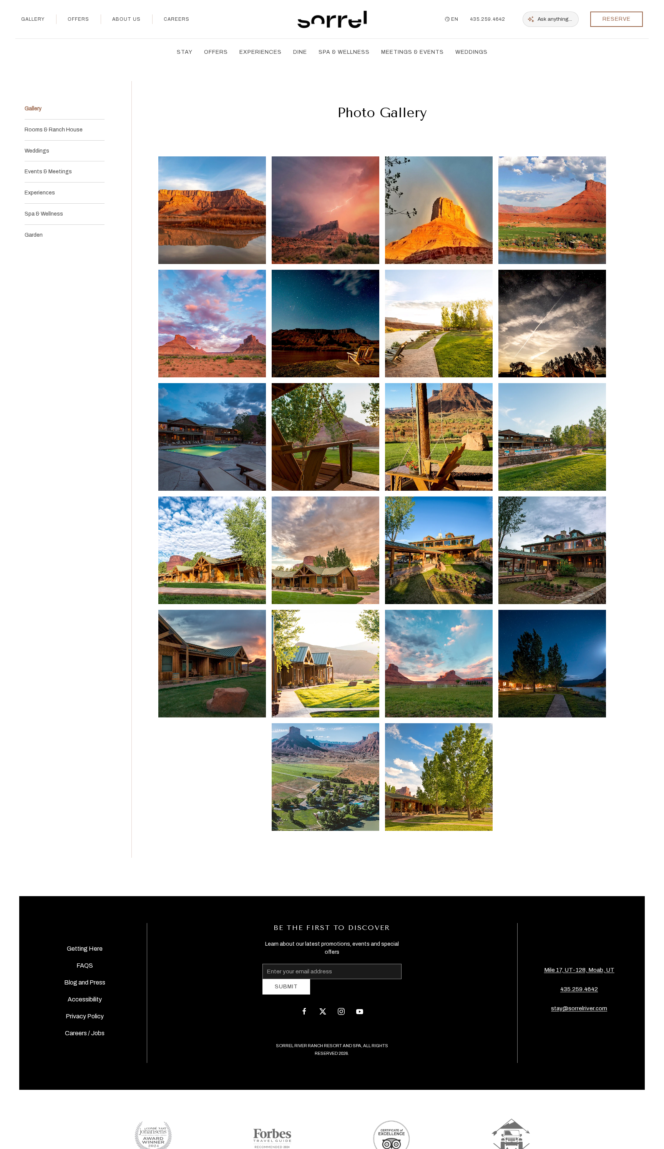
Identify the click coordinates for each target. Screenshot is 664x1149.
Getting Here (85, 951)
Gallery (33, 19)
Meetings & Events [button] (412, 52)
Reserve (617, 19)
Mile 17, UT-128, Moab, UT (579, 973)
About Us (126, 19)
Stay (185, 52)
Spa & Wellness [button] (344, 52)
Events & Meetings (48, 171)
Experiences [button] (260, 52)
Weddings (471, 52)
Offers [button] (216, 52)
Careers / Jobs (85, 1036)
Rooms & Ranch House (54, 130)
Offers (78, 19)
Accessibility (85, 1002)
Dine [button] (300, 52)
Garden (34, 235)
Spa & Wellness (44, 214)
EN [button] (454, 19)
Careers (176, 19)
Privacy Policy (85, 1019)
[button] (212, 210)
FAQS (84, 968)
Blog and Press (84, 985)
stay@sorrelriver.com (579, 1011)
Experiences (40, 193)
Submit (286, 992)
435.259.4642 (487, 19)
